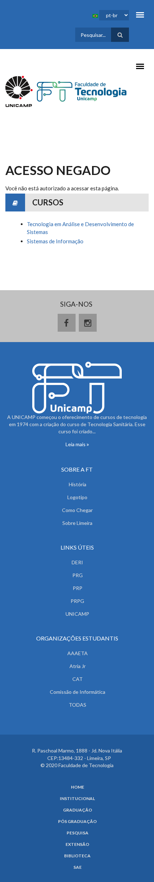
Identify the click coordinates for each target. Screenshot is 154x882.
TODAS (77, 705)
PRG (77, 575)
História (77, 484)
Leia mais (76, 444)
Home (77, 787)
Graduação (77, 810)
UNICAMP (77, 614)
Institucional (77, 798)
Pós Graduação (77, 821)
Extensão (77, 844)
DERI (77, 562)
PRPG (77, 601)
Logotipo (77, 497)
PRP (77, 588)
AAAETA (77, 653)
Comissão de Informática (77, 692)
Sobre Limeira (77, 523)
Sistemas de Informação (55, 241)
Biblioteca (77, 856)
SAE (77, 867)
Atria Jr (77, 666)
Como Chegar (77, 510)
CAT (77, 679)
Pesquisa (77, 833)
